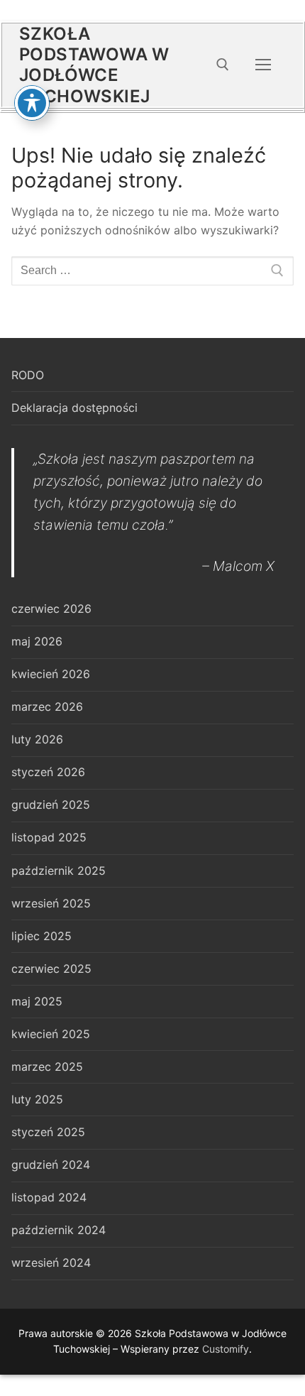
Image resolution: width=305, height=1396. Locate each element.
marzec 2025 (47, 1066)
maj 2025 (36, 1001)
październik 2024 (58, 1230)
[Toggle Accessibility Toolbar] (32, 103)
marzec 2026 (47, 706)
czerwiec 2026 (51, 608)
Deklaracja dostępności (74, 407)
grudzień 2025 (50, 804)
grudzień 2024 (50, 1164)
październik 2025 (58, 870)
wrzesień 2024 (51, 1262)
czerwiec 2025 (51, 968)
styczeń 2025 (48, 1132)
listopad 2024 (49, 1197)
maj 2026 (36, 641)
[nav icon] (263, 65)
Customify (225, 1349)
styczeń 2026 (48, 772)
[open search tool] (222, 64)
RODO (27, 375)
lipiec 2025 (41, 936)
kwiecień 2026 (50, 674)
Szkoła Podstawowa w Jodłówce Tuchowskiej (94, 65)
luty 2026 (37, 739)
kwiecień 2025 (50, 1034)
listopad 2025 (49, 837)
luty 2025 (37, 1099)
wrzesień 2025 (51, 903)
